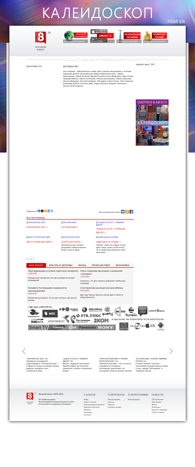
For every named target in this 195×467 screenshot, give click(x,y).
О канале (90, 394)
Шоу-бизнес (156, 402)
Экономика (122, 265)
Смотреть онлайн (114, 407)
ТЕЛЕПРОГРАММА (138, 394)
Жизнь (82, 265)
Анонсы (111, 402)
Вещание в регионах (92, 407)
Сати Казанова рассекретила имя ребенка (101, 287)
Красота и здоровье (61, 265)
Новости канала (90, 402)
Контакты (87, 415)
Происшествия (101, 265)
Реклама (87, 409)
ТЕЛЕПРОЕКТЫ (116, 394)
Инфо (86, 399)
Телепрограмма (114, 399)
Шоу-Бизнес (36, 265)
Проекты (111, 404)
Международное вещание (94, 404)
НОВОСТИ (157, 394)
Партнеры (88, 412)
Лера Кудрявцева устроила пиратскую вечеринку (53, 270)
